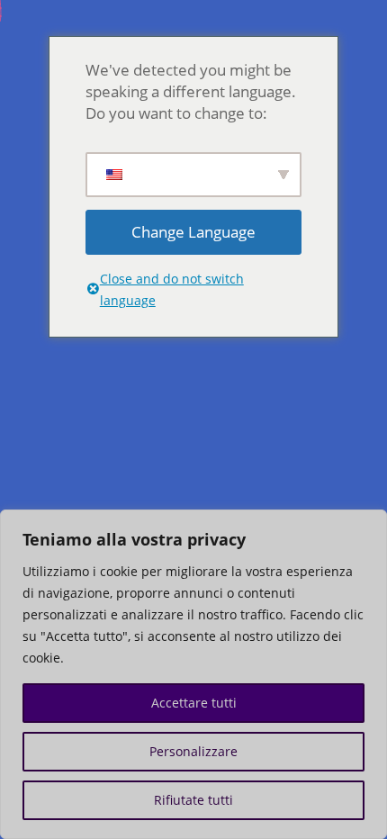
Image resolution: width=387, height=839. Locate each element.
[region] (193, 674)
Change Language (193, 231)
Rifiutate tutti (193, 799)
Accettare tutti (194, 702)
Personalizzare (193, 751)
